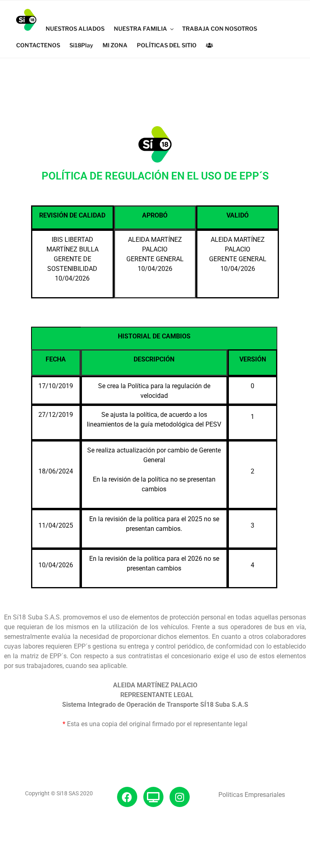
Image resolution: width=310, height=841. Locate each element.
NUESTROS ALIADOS (75, 28)
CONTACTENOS (38, 45)
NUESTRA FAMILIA (140, 28)
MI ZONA (115, 45)
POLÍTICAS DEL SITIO (167, 45)
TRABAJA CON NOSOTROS (219, 28)
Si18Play (81, 45)
